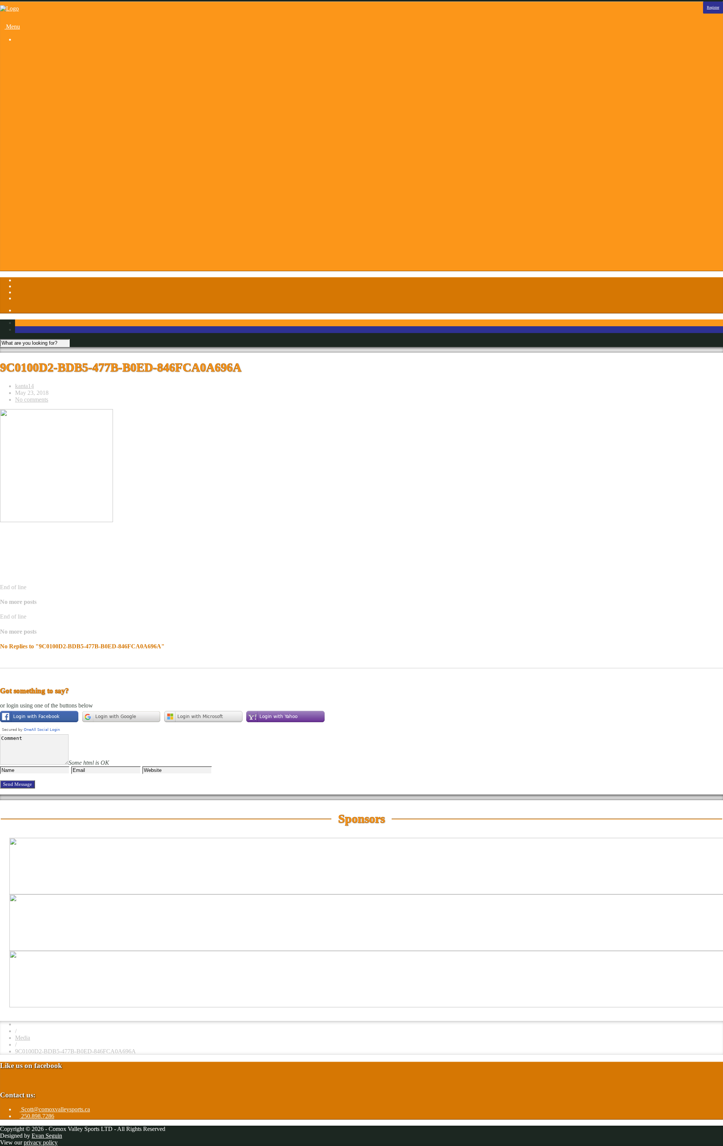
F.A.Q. (38, 201)
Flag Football (46, 99)
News (37, 222)
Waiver (38, 249)
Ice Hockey (44, 113)
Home (22, 52)
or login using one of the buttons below (46, 705)
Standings (41, 154)
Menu (12, 26)
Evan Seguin (47, 1135)
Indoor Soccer (47, 120)
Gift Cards (48, 208)
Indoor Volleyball (51, 127)
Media (22, 1037)
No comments (31, 399)
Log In (23, 255)
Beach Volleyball (50, 72)
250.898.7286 (37, 1116)
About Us (41, 181)
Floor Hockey (46, 106)
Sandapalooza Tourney (57, 79)
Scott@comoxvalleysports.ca (55, 1109)
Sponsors (26, 167)
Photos (23, 160)
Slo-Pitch (41, 140)
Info (20, 174)
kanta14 (24, 386)
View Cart (48, 269)
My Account (45, 262)
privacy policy (41, 1142)
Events (38, 194)
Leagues (25, 59)
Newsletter (43, 228)
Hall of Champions (52, 215)
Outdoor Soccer (49, 133)
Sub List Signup (49, 242)
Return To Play (48, 235)
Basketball (42, 66)
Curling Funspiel (50, 86)
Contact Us (43, 188)
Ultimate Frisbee (49, 147)
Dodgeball (42, 93)
